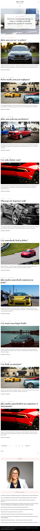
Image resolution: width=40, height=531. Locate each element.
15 (23, 445)
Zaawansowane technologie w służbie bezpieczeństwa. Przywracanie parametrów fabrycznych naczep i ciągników (19, 517)
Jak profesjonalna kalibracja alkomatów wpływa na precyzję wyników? (14, 507)
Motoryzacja (10, 77)
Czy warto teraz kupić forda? (14, 323)
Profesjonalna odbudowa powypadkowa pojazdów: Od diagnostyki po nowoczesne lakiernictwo (19, 495)
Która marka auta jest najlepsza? (15, 79)
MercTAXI (20, 2)
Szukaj (2, 451)
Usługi (9, 157)
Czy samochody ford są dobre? (14, 240)
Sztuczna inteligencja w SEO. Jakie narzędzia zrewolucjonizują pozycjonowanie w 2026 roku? (20, 17)
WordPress (13, 529)
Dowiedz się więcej (5, 69)
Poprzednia (4, 445)
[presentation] (1, 21)
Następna (27, 445)
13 (16, 445)
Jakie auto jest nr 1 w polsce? (13, 40)
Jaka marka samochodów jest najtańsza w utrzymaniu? (19, 405)
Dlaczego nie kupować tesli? (13, 201)
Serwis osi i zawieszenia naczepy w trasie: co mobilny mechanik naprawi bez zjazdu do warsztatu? (18, 501)
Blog (20, 13)
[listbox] (20, 21)
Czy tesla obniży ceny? (11, 160)
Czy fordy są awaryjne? (11, 364)
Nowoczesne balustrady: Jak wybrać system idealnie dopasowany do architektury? (17, 514)
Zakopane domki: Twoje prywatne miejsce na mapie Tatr (12, 511)
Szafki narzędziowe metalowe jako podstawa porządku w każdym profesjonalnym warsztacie (19, 522)
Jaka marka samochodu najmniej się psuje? (17, 281)
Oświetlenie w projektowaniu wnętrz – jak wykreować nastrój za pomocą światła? (17, 520)
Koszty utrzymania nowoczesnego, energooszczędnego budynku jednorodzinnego (17, 509)
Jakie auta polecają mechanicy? (15, 119)
